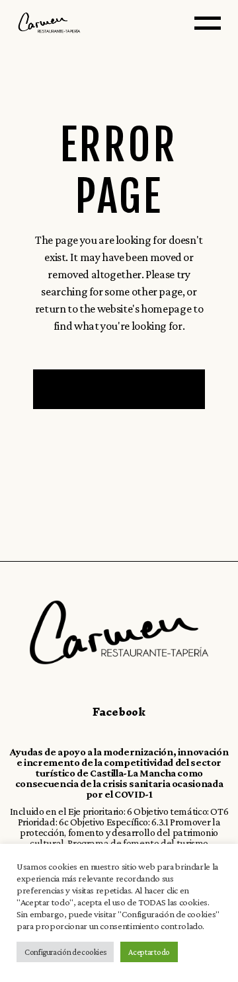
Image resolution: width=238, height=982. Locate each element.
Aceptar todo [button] (149, 952)
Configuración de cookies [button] (65, 952)
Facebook (119, 712)
